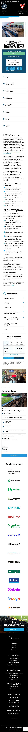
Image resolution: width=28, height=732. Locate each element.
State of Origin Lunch (14, 662)
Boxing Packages (14, 675)
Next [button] (24, 400)
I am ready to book (8, 357)
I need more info (19, 357)
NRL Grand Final (14, 680)
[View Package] (14, 400)
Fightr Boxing (14, 660)
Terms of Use (16, 730)
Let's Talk (13, 629)
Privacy (11, 730)
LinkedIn (14, 647)
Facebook (14, 643)
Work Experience (14, 689)
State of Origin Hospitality (14, 665)
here (13, 285)
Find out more (14, 455)
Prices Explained (14, 354)
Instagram (14, 650)
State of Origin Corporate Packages (14, 673)
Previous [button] (4, 400)
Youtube (14, 645)
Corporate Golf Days (14, 677)
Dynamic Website (14, 658)
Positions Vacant (14, 686)
